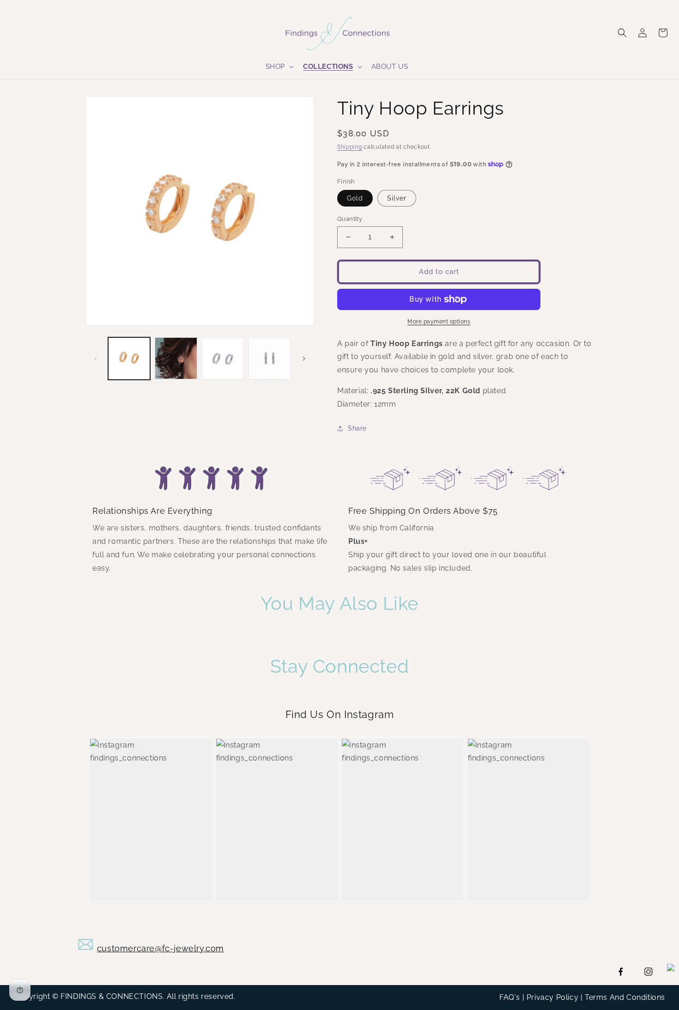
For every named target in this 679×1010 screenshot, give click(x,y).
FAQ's (509, 997)
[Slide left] (95, 358)
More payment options (438, 321)
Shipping (349, 147)
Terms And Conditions (625, 997)
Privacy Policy (552, 997)
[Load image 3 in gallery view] (223, 358)
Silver (396, 198)
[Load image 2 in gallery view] (176, 358)
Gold (355, 198)
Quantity (349, 218)
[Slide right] (304, 358)
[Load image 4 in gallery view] (270, 358)
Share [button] (357, 428)
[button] (278, 67)
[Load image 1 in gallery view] (129, 358)
